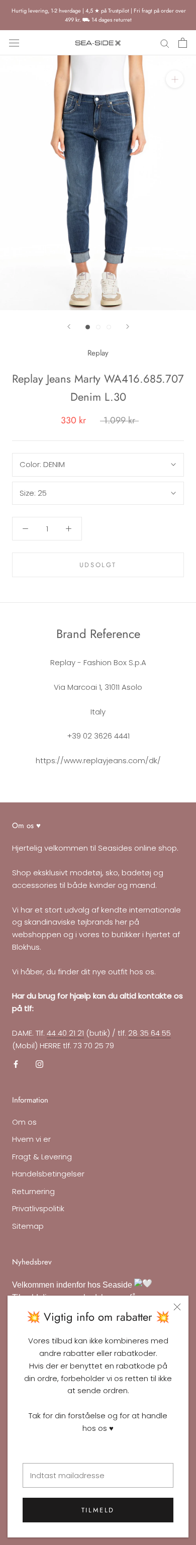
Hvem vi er (31, 1139)
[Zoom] (174, 79)
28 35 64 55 (149, 1033)
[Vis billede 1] (87, 327)
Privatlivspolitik (38, 1208)
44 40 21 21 (65, 1033)
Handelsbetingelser (48, 1173)
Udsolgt (98, 565)
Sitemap (28, 1226)
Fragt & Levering (42, 1156)
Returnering (33, 1191)
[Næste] (127, 326)
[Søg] (164, 43)
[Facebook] (16, 1063)
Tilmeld (98, 1510)
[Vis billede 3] (109, 327)
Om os (24, 1122)
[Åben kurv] (182, 43)
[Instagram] (39, 1063)
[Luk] (177, 1307)
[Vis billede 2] (98, 327)
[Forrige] (68, 326)
